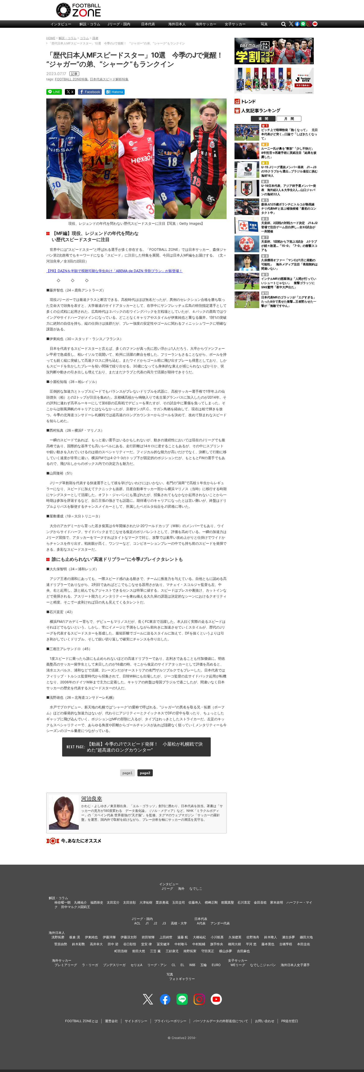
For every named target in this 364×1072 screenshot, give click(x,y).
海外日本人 (177, 24)
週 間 (263, 119)
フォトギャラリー (182, 979)
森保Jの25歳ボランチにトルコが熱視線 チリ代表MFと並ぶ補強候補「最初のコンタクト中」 (289, 208)
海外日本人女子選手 (295, 965)
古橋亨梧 (285, 944)
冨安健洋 (163, 944)
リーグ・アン (157, 965)
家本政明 (276, 902)
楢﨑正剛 (211, 902)
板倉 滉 (74, 937)
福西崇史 (96, 902)
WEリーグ (238, 965)
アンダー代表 (220, 923)
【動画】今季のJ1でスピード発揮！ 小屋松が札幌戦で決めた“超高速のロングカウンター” (145, 746)
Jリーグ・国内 (118, 24)
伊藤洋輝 (109, 937)
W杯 (192, 965)
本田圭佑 (303, 944)
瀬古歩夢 (288, 937)
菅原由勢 (60, 944)
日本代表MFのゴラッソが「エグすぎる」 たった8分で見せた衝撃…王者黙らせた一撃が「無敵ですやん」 (290, 301)
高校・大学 (179, 923)
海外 (181, 888)
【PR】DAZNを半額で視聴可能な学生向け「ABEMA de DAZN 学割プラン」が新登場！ (114, 271)
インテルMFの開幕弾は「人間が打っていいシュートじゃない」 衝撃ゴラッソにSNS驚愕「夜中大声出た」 (288, 283)
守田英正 (207, 951)
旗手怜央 (216, 944)
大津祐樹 (145, 902)
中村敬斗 (181, 944)
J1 (147, 923)
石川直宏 (243, 902)
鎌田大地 (306, 937)
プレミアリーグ (65, 965)
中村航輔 (198, 944)
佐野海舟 (252, 937)
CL (174, 965)
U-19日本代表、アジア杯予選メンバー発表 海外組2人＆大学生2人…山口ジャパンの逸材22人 (288, 190)
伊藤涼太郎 (129, 937)
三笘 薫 (155, 951)
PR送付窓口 (289, 1021)
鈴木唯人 (270, 937)
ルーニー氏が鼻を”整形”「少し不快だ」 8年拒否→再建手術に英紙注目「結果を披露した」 (289, 153)
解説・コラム (89, 24)
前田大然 (138, 951)
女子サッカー (235, 24)
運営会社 (111, 1021)
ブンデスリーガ (114, 965)
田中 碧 (113, 944)
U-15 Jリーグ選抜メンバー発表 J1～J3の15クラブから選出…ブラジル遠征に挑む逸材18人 (289, 171)
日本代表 (148, 24)
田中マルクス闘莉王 (75, 907)
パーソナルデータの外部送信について (220, 1021)
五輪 (203, 965)
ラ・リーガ (90, 965)
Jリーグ (167, 888)
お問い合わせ (264, 1021)
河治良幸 (91, 798)
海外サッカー (206, 24)
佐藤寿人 (194, 902)
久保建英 (235, 937)
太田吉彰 (129, 902)
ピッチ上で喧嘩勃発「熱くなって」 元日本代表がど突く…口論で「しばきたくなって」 (289, 134)
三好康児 (172, 951)
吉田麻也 (243, 951)
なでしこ (195, 888)
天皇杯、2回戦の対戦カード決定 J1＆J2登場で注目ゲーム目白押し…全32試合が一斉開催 (289, 227)
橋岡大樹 (234, 944)
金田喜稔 (260, 902)
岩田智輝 (148, 937)
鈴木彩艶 (78, 944)
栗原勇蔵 (162, 902)
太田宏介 (113, 902)
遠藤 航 (182, 937)
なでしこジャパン (263, 965)
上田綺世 (165, 937)
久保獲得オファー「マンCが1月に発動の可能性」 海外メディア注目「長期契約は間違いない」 (289, 264)
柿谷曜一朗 (62, 902)
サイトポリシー (136, 1021)
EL (182, 965)
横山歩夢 (225, 951)
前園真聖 (227, 902)
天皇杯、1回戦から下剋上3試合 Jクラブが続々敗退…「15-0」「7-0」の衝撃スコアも (289, 246)
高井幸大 (96, 944)
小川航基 (217, 937)
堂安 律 (146, 944)
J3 (164, 923)
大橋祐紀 (199, 937)
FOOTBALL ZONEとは (81, 1021)
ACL (137, 923)
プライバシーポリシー (170, 1021)
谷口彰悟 (129, 944)
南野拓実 (189, 951)
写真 (264, 24)
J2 (155, 923)
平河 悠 (251, 944)
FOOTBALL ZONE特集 (71, 79)
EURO (216, 965)
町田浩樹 (120, 951)
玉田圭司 (178, 902)
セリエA (136, 965)
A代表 (201, 923)
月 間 (289, 119)
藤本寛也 (267, 944)
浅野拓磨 (58, 937)
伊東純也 (91, 937)
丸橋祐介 (80, 902)
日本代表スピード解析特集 (109, 79)
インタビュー (61, 24)
